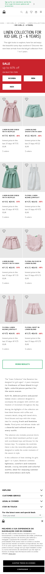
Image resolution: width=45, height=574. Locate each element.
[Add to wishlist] (4, 99)
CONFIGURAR (22, 569)
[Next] (34, 4)
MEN (33, 78)
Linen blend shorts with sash (33, 131)
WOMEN (12, 78)
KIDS (12, 87)
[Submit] (40, 515)
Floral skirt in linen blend (32, 328)
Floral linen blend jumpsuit (32, 196)
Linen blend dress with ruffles (10, 131)
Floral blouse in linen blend (33, 262)
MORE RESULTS (22, 364)
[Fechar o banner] (42, 521)
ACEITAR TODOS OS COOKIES (23, 563)
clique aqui (12, 554)
